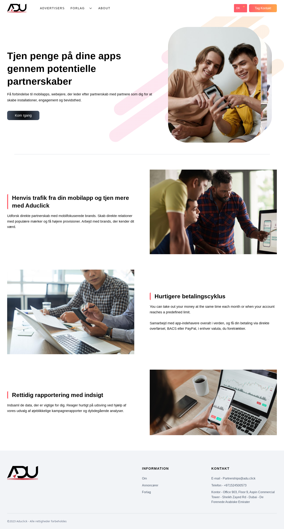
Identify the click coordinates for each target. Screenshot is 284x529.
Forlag (146, 492)
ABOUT (104, 8)
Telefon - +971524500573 (229, 485)
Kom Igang (23, 115)
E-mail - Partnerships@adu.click (233, 478)
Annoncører (150, 485)
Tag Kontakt (263, 8)
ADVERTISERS (52, 8)
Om (144, 478)
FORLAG (78, 8)
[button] (82, 8)
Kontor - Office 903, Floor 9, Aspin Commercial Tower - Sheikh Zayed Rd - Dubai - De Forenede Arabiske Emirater (243, 497)
